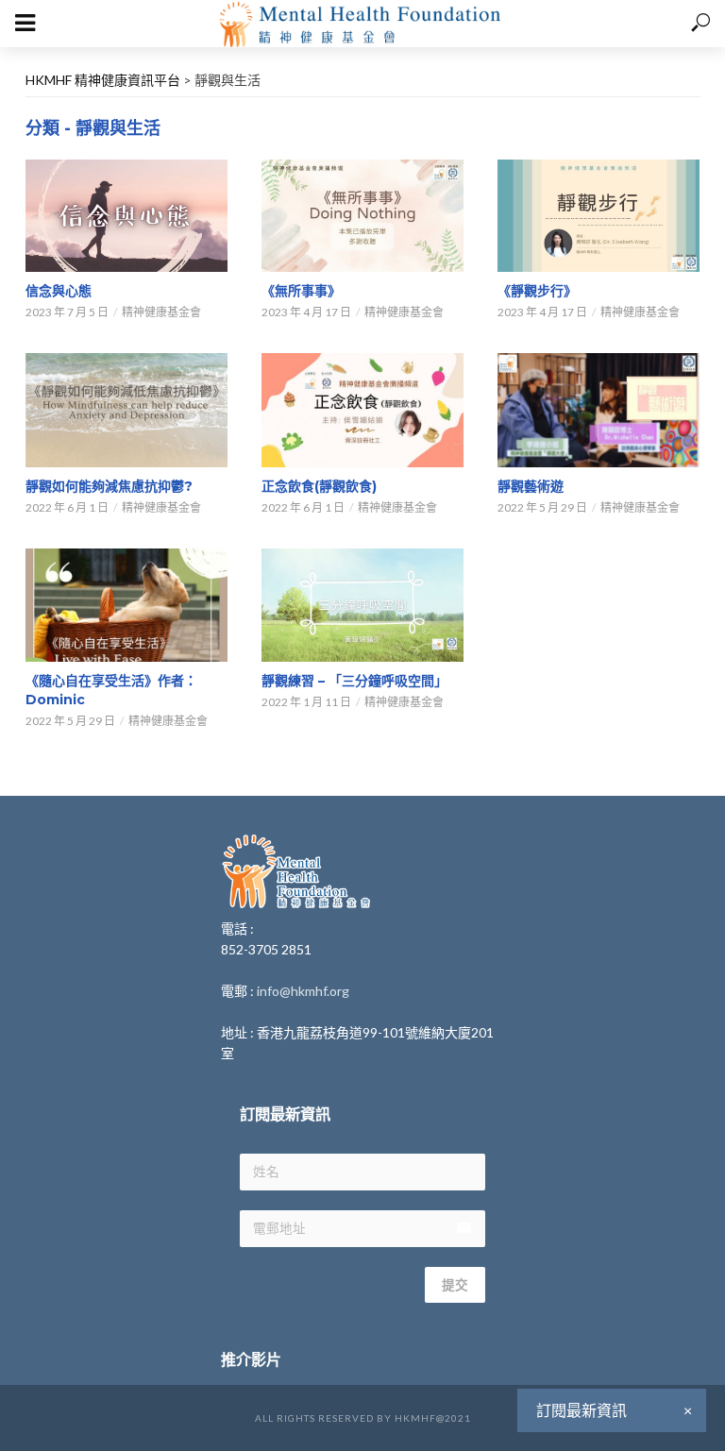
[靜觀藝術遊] (598, 409)
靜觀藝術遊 (530, 486)
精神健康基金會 (161, 312)
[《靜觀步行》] (598, 216)
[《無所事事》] (362, 216)
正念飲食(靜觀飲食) (319, 486)
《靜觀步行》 (537, 290)
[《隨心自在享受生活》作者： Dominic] (126, 605)
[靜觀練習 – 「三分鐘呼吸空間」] (362, 605)
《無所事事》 (301, 290)
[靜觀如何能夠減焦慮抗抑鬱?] (126, 409)
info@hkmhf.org (303, 991)
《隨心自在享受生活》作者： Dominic (111, 690)
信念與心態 (58, 290)
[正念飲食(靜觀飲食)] (362, 409)
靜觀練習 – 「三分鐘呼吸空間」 (354, 680)
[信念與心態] (126, 216)
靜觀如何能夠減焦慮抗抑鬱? (109, 486)
